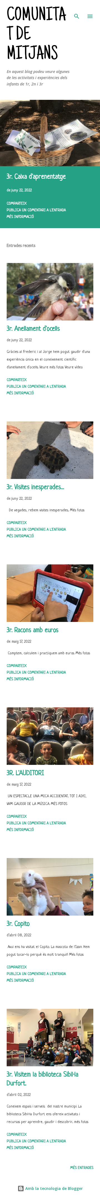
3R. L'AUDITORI (25, 773)
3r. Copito (18, 924)
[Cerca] (76, 10)
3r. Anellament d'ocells (33, 329)
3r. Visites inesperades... (35, 487)
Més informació (20, 217)
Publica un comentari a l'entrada (36, 210)
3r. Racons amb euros (32, 630)
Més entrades (81, 1168)
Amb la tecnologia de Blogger (53, 1188)
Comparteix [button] (17, 204)
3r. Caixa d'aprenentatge (36, 177)
